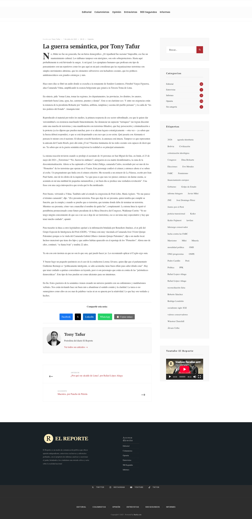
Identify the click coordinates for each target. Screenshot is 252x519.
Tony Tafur (56, 39)
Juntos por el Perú (176, 206)
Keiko (193, 213)
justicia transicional (176, 213)
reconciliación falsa (176, 287)
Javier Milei (193, 193)
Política (171, 267)
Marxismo (172, 240)
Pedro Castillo (174, 260)
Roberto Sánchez (175, 294)
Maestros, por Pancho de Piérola (72, 392)
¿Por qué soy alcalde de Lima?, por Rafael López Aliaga (97, 374)
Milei (184, 240)
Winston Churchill (176, 321)
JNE (169, 200)
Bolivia (171, 146)
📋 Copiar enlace (124, 316)
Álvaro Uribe (174, 327)
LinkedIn (89, 316)
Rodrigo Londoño (176, 300)
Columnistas (101, 12)
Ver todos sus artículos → (76, 346)
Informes (165, 12)
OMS (191, 247)
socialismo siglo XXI (177, 307)
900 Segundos (148, 12)
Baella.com (137, 514)
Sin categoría (171, 106)
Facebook (66, 316)
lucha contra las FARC (178, 233)
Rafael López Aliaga (177, 280)
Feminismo (183, 173)
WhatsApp (105, 316)
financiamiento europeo (178, 179)
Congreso (172, 159)
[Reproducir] (169, 376)
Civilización (184, 146)
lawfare (190, 220)
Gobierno (172, 186)
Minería (195, 240)
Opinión (116, 12)
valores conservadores (178, 314)
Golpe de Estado (188, 186)
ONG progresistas (176, 253)
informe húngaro (175, 193)
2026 (170, 139)
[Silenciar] (194, 376)
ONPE (192, 253)
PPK (181, 267)
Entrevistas (130, 12)
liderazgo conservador (178, 226)
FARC (170, 173)
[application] (184, 369)
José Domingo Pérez (185, 200)
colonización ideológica (178, 153)
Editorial (86, 12)
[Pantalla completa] (199, 376)
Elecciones (172, 166)
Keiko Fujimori (174, 220)
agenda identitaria (185, 139)
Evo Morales (188, 166)
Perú (187, 260)
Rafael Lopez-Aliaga (177, 274)
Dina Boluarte (187, 159)
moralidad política (176, 247)
